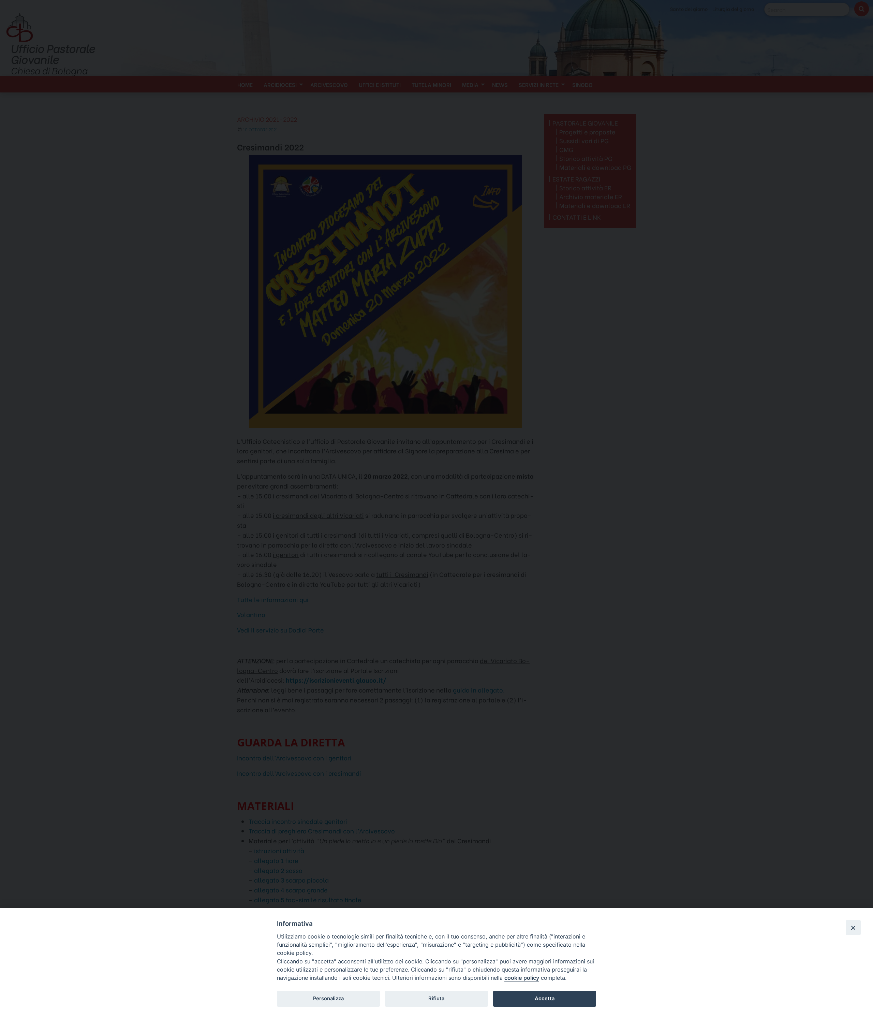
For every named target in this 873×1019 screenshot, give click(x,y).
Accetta (544, 998)
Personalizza (328, 998)
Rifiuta (436, 998)
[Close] (853, 927)
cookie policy (521, 977)
